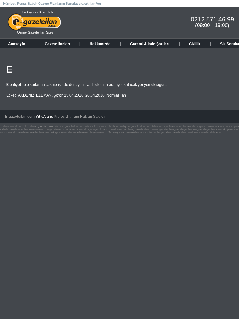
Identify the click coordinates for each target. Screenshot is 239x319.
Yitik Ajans (44, 116)
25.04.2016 (73, 95)
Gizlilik (194, 44)
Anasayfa (16, 44)
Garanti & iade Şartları (149, 44)
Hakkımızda (100, 44)
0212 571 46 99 (212, 19)
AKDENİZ (26, 95)
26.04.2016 (95, 95)
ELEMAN (44, 95)
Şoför (58, 95)
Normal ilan (116, 95)
